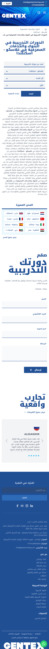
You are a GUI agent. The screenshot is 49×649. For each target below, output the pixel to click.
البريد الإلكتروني (39, 314)
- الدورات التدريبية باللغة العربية (36, 597)
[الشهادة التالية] (7, 441)
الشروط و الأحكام (14, 634)
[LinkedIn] (31, 505)
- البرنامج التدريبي (41, 618)
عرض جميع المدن (10, 237)
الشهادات (37, 634)
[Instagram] (26, 505)
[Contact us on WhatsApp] (43, 643)
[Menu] (44, 12)
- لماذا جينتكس (41, 559)
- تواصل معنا (42, 579)
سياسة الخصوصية (27, 634)
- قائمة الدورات (41, 607)
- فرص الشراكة (42, 566)
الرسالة (43, 344)
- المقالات (43, 576)
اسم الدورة (41, 329)
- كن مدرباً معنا (42, 562)
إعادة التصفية (13, 94)
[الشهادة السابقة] (42, 441)
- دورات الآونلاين (41, 600)
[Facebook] (17, 505)
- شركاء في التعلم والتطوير (37, 572)
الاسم (44, 299)
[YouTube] (22, 505)
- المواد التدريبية (41, 590)
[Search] (38, 12)
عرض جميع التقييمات (36, 412)
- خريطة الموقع (41, 604)
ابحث (31, 94)
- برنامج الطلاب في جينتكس (37, 569)
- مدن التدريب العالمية (39, 594)
